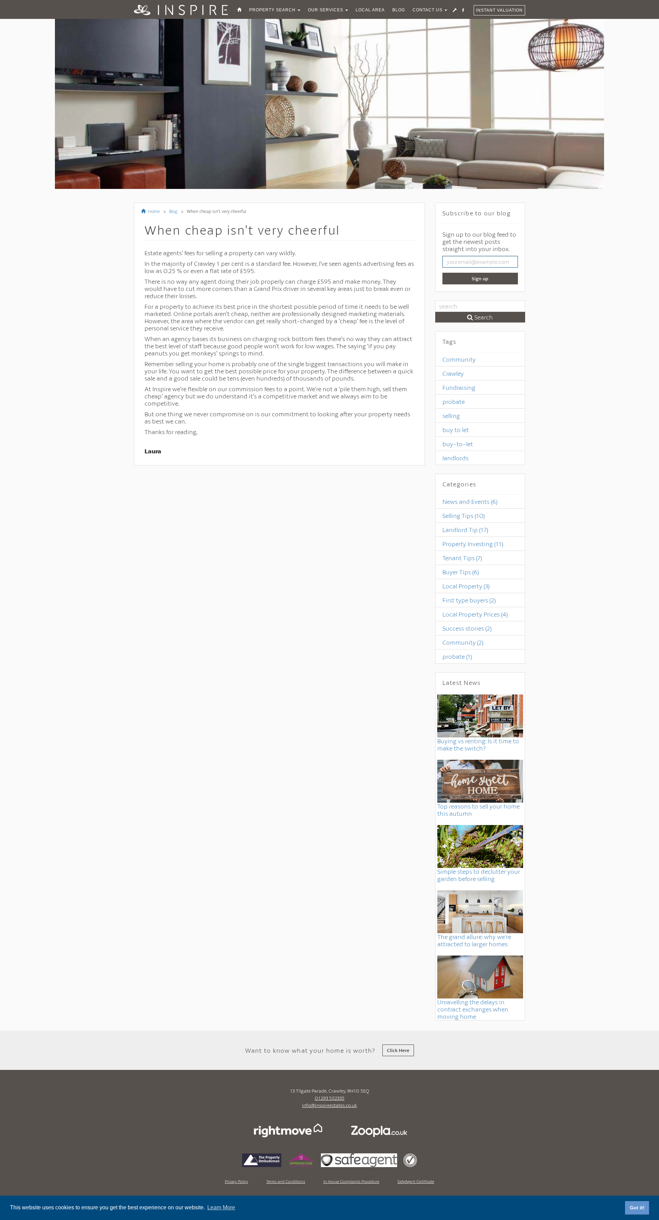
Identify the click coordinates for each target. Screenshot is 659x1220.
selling (451, 415)
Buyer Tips (460, 572)
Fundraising (458, 387)
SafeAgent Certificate (415, 1181)
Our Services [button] (326, 10)
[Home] (239, 10)
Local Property (465, 586)
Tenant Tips (462, 558)
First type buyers (469, 600)
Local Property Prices (475, 614)
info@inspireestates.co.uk (329, 1105)
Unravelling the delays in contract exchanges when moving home (472, 1009)
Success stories (467, 628)
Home (153, 211)
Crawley (453, 373)
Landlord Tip (465, 530)
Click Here (398, 1050)
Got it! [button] (637, 1207)
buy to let (455, 430)
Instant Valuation (499, 10)
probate (453, 401)
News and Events (469, 501)
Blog (173, 211)
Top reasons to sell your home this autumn (478, 809)
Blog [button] (398, 10)
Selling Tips (463, 515)
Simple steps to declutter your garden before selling (478, 875)
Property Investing (472, 544)
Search (483, 317)
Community (459, 359)
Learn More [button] (221, 1207)
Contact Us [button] (428, 10)
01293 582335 (330, 1098)
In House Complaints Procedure (351, 1181)
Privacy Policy (236, 1181)
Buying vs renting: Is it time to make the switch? (478, 744)
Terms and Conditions (285, 1181)
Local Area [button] (370, 10)
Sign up (480, 278)
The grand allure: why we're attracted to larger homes (474, 940)
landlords (455, 458)
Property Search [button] (273, 10)
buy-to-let (457, 444)
